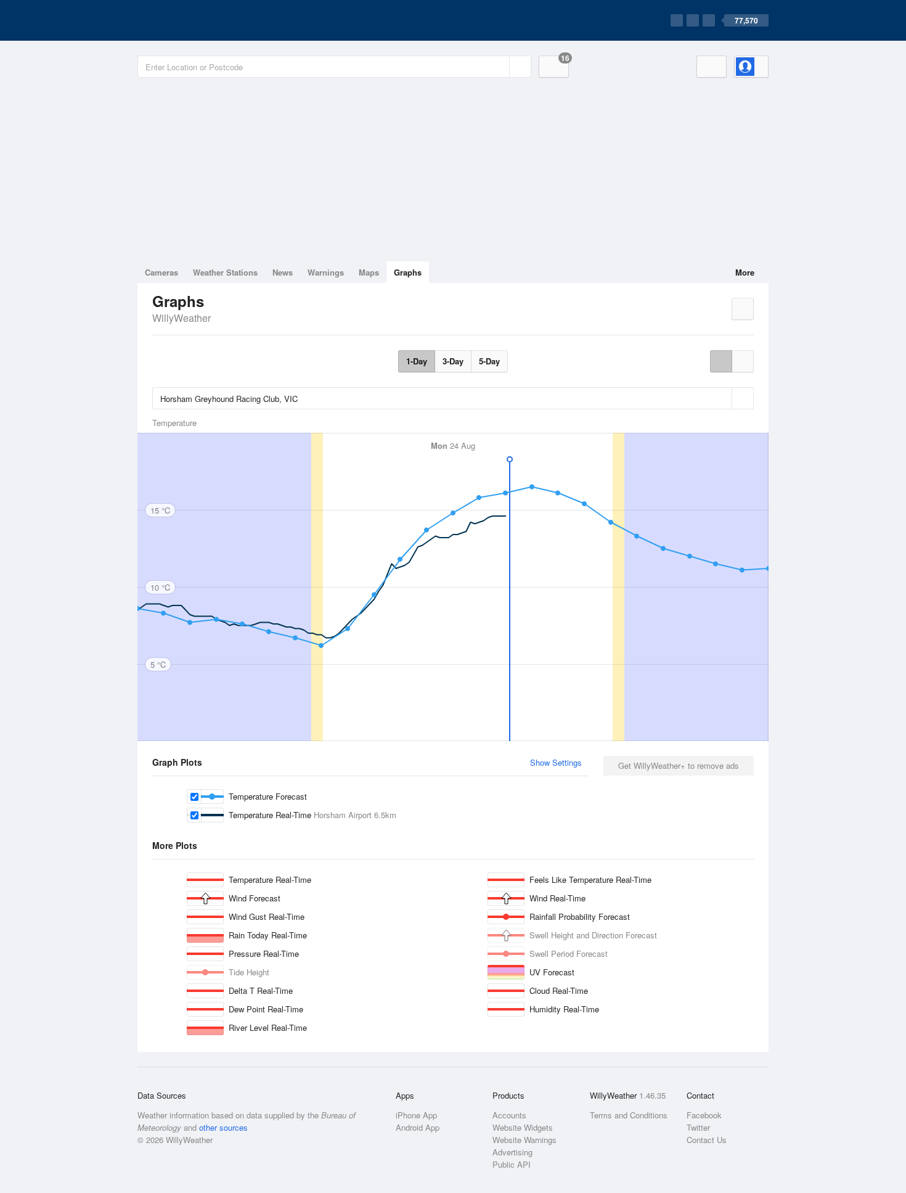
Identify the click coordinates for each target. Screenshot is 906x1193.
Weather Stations (225, 272)
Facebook (704, 1115)
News (282, 272)
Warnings (326, 272)
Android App (417, 1127)
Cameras (161, 272)
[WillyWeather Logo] (195, 20)
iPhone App (416, 1115)
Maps (369, 272)
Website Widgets (522, 1127)
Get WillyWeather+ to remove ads (678, 765)
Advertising (512, 1152)
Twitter (698, 1127)
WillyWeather (181, 318)
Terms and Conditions (628, 1115)
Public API (511, 1164)
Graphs (408, 272)
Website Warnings (524, 1140)
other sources (223, 1127)
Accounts (509, 1115)
